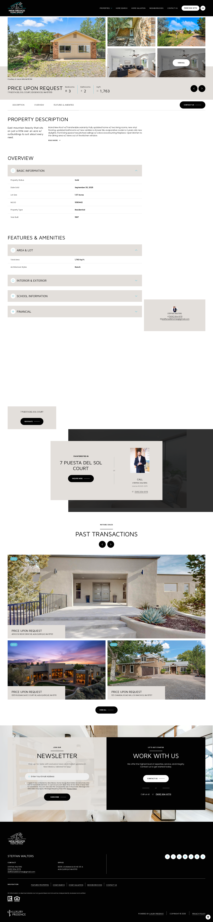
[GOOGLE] (197, 856)
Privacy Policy (72, 789)
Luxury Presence (156, 914)
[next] (110, 544)
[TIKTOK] (191, 856)
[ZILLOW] (202, 856)
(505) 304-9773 (190, 8)
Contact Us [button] (111, 885)
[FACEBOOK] (167, 856)
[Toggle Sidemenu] (202, 8)
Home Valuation (138, 8)
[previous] (102, 544)
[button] (192, 105)
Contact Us (172, 8)
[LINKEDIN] (179, 856)
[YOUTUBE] (185, 856)
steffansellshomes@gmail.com (175, 319)
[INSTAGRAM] (173, 856)
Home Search (121, 8)
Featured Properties (40, 885)
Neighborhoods (156, 8)
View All (181, 63)
